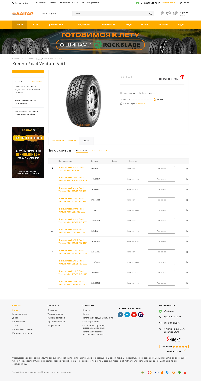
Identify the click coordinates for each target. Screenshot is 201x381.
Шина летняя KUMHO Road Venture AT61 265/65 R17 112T (73, 272)
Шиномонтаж (18, 321)
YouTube (134, 314)
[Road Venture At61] (83, 101)
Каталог (16, 305)
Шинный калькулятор (22, 329)
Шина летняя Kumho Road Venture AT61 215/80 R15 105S (73, 220)
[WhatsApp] (137, 3)
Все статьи (37, 81)
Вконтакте (120, 314)
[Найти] (150, 13)
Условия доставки (56, 318)
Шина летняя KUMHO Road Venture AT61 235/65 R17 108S (73, 252)
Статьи (85, 314)
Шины (15, 310)
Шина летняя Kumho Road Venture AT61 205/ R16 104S (72, 231)
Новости (86, 310)
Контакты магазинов (22, 333)
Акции (15, 325)
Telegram (127, 314)
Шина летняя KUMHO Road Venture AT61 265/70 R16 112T (73, 241)
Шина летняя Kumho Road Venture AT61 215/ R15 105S (72, 210)
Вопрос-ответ (54, 325)
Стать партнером (90, 321)
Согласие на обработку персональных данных (93, 326)
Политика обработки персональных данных (93, 333)
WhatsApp (169, 311)
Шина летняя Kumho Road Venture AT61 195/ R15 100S (72, 168)
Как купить (53, 305)
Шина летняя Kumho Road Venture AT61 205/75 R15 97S (72, 189)
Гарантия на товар (56, 321)
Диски (15, 318)
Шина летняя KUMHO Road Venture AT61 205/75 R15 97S (72, 200)
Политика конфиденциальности (97, 318)
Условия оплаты (55, 314)
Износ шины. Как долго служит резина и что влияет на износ (27, 89)
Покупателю (53, 310)
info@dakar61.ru (172, 323)
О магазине (88, 305)
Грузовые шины (19, 314)
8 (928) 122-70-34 (172, 316)
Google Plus (141, 314)
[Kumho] (171, 77)
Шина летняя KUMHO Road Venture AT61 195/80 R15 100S (73, 179)
